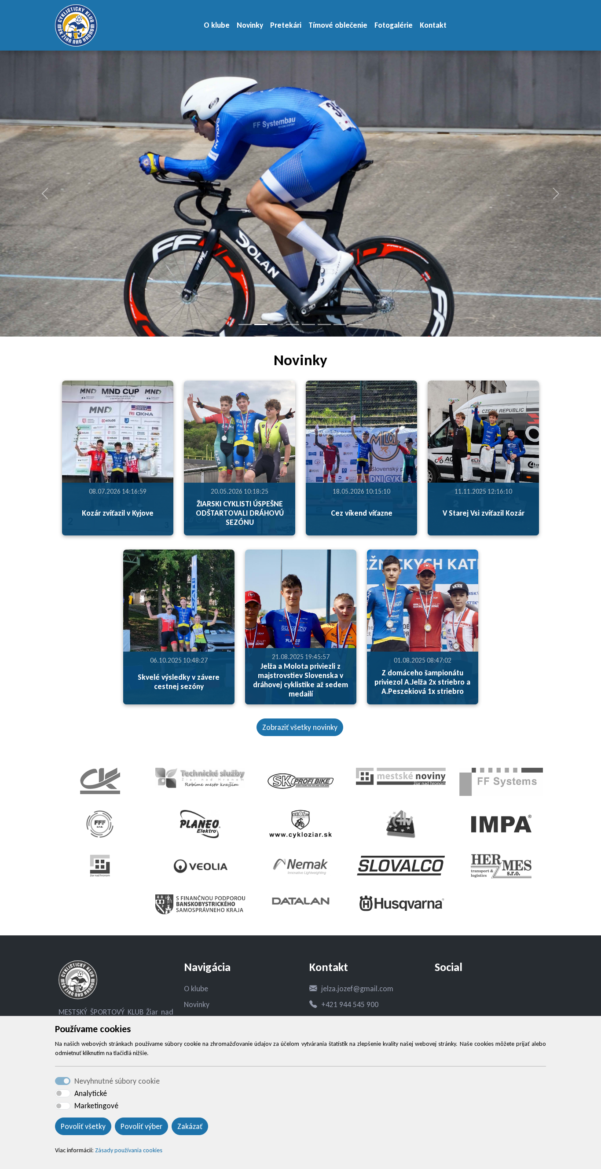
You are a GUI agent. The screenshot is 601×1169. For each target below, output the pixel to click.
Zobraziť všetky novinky (299, 727)
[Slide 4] (292, 324)
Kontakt (433, 25)
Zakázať (189, 1126)
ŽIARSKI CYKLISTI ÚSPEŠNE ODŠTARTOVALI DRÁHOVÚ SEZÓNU (240, 513)
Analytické (90, 1093)
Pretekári (285, 25)
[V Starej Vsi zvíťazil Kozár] (483, 458)
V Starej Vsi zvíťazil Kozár (483, 513)
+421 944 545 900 (349, 1004)
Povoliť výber (141, 1126)
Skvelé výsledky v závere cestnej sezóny (179, 681)
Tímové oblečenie (337, 25)
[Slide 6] (324, 324)
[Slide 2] (261, 324)
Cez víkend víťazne (361, 513)
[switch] (62, 1093)
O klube (217, 25)
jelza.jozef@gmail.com (357, 988)
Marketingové (96, 1105)
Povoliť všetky (83, 1126)
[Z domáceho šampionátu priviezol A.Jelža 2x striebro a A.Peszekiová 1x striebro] (422, 627)
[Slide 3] (276, 324)
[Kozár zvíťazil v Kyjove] (117, 458)
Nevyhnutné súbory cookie (117, 1081)
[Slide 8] (356, 324)
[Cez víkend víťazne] (361, 458)
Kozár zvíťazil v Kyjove (118, 513)
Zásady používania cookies (128, 1150)
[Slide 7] (340, 324)
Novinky (250, 25)
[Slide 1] (245, 324)
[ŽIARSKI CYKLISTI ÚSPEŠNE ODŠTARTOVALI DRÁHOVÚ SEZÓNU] (239, 458)
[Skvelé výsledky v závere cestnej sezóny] (179, 627)
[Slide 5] (308, 324)
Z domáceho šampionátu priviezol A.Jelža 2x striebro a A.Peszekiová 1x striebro (422, 682)
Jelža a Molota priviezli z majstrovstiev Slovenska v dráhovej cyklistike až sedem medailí (300, 680)
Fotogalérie (393, 25)
